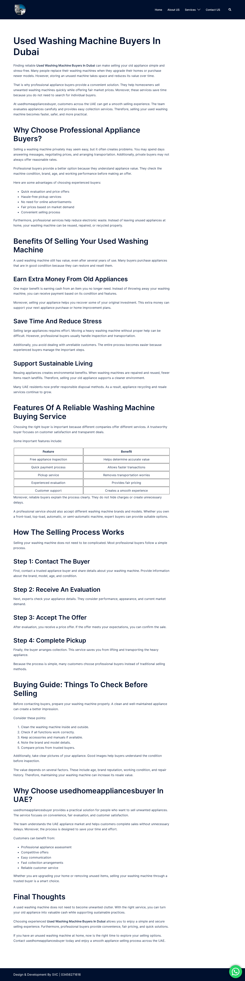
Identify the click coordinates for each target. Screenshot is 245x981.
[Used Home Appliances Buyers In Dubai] (20, 9)
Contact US (213, 9)
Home (158, 9)
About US (173, 9)
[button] (230, 9)
